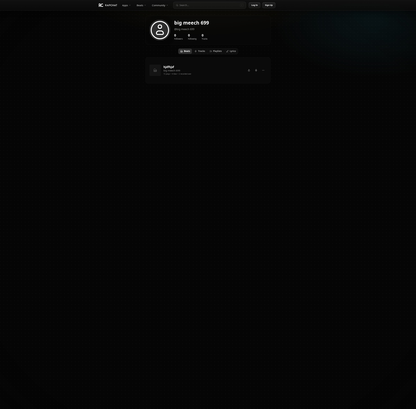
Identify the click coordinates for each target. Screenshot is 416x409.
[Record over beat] (256, 70)
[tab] (185, 51)
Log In (254, 5)
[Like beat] (249, 70)
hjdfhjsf (168, 67)
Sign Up (269, 5)
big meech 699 (171, 70)
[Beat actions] (263, 70)
